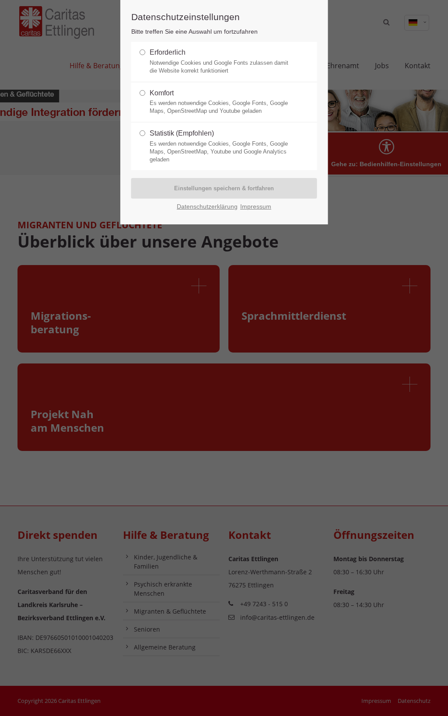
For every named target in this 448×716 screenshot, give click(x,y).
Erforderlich (219, 61)
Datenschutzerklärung (207, 206)
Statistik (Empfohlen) (219, 146)
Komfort (219, 102)
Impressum (255, 206)
